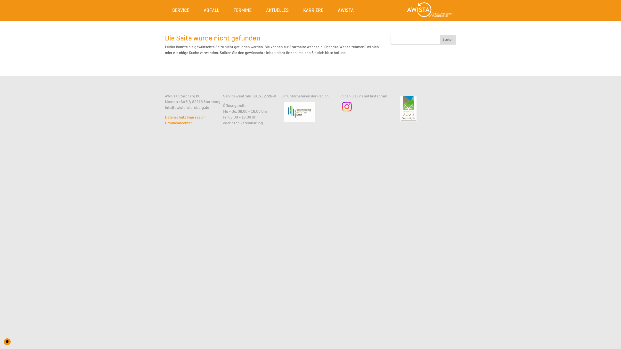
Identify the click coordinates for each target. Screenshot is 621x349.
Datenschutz (175, 117)
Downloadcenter (178, 123)
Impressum (196, 117)
